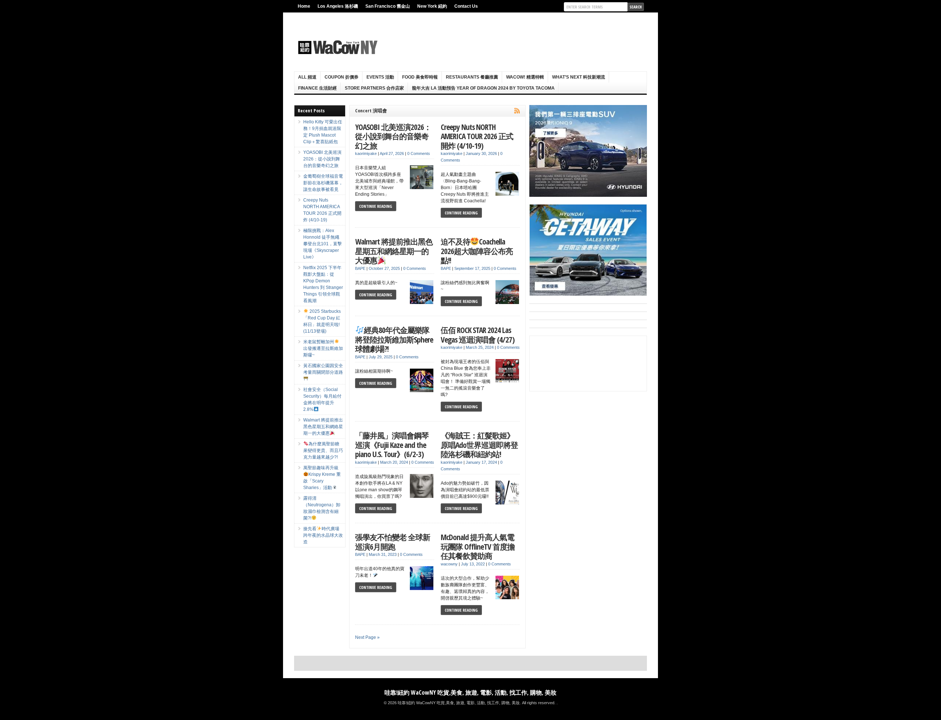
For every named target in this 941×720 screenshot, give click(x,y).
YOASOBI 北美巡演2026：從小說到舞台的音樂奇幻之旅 (393, 136)
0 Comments (418, 153)
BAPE (360, 268)
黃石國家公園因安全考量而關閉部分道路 (323, 369)
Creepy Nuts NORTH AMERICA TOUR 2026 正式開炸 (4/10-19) (477, 136)
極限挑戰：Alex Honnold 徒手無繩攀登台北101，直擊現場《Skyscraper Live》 (322, 244)
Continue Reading (375, 206)
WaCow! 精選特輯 (525, 77)
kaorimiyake (366, 153)
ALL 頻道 (307, 77)
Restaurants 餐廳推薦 (472, 77)
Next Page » (367, 637)
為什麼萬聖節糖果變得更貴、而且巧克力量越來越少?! (323, 450)
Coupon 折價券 (341, 77)
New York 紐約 (432, 6)
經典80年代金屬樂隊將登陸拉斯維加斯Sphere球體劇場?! (394, 339)
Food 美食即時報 (420, 77)
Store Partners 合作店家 (374, 88)
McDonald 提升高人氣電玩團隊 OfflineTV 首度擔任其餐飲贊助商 (478, 546)
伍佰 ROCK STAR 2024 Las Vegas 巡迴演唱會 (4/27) (478, 335)
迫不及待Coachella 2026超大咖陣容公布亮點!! (477, 250)
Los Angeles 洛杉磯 (338, 6)
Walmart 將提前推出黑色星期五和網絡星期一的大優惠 (394, 250)
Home (304, 6)
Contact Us (466, 6)
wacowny (449, 564)
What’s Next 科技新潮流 (578, 77)
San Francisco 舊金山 (387, 6)
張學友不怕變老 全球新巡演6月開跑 (392, 542)
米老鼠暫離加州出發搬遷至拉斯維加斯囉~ (323, 348)
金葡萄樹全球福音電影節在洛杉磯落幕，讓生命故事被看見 (323, 183)
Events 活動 (380, 77)
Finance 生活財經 (317, 88)
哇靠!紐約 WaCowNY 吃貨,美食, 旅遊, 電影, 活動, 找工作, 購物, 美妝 (470, 692)
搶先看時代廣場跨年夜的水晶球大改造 (323, 535)
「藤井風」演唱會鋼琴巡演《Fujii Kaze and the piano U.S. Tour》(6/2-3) (392, 444)
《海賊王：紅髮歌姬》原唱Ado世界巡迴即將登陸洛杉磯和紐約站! (479, 444)
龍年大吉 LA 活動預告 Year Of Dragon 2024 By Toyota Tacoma (483, 88)
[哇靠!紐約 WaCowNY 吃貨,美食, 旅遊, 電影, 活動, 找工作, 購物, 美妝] (336, 47)
